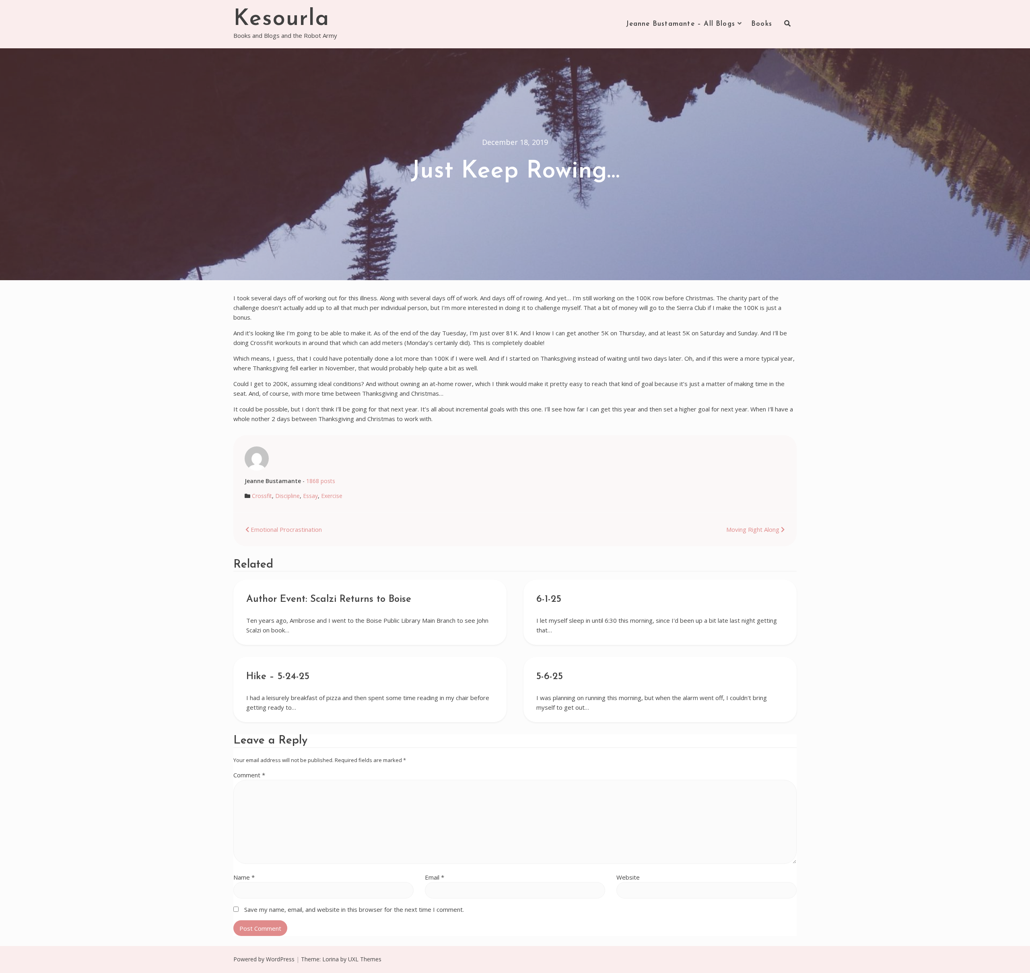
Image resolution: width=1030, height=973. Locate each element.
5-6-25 (549, 677)
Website (628, 877)
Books (761, 24)
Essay (310, 496)
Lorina (330, 959)
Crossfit (262, 496)
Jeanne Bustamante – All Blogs (680, 24)
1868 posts (320, 481)
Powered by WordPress (264, 959)
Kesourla (281, 19)
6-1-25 (548, 599)
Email (434, 877)
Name (244, 877)
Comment (249, 775)
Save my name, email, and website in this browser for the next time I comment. (354, 909)
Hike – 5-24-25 (277, 677)
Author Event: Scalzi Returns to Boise (328, 599)
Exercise (331, 496)
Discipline (287, 496)
